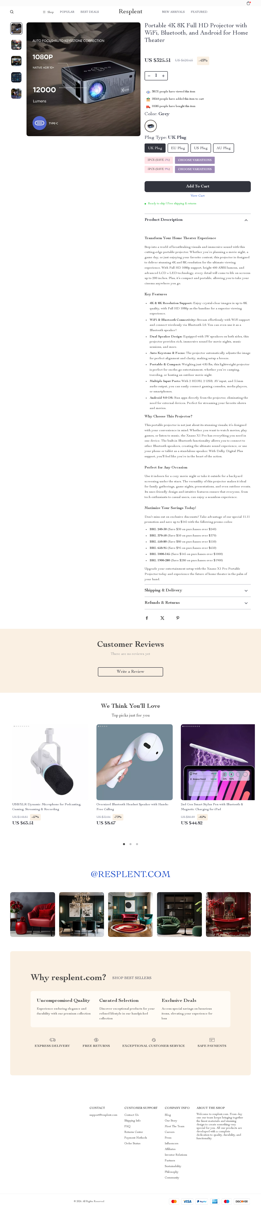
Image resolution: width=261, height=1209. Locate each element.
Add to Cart (197, 187)
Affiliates (170, 1149)
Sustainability (173, 1166)
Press (168, 1138)
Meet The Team (175, 1126)
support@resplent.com (103, 1115)
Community (172, 1177)
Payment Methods (135, 1138)
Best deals (90, 12)
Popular (67, 12)
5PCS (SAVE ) (159, 169)
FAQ (127, 1126)
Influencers (171, 1143)
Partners (170, 1160)
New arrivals (173, 12)
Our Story (171, 1120)
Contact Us (131, 1115)
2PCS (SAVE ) (159, 160)
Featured (199, 12)
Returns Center (133, 1132)
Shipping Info (132, 1120)
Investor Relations (176, 1155)
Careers (170, 1132)
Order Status (132, 1143)
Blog (168, 1115)
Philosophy (171, 1172)
